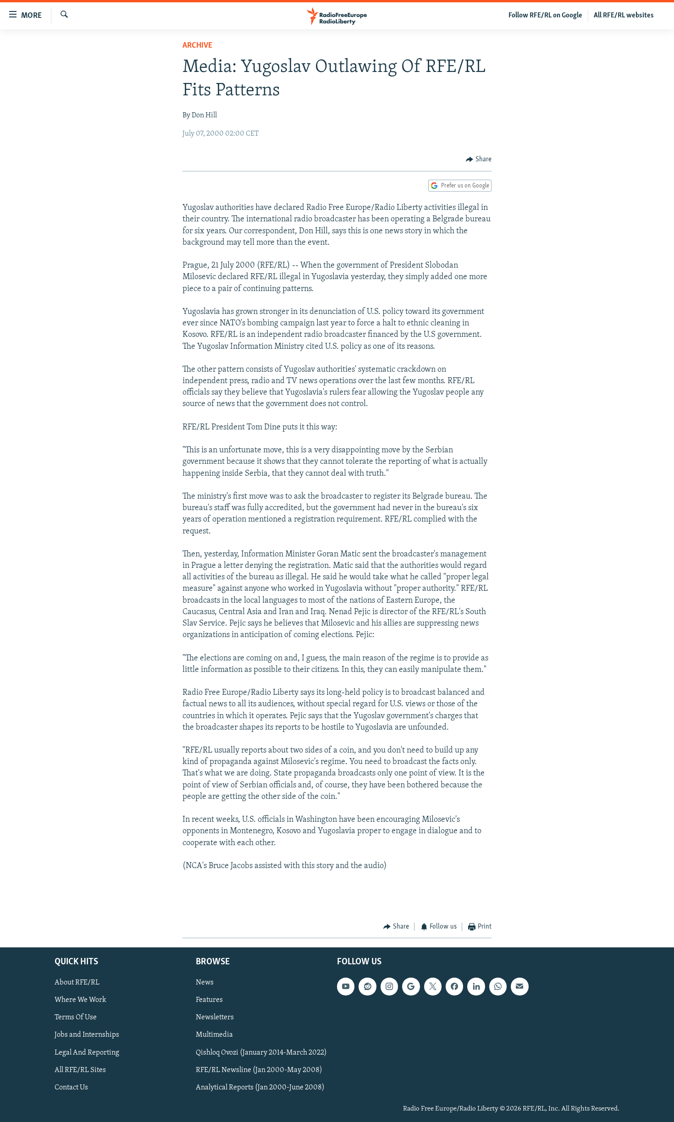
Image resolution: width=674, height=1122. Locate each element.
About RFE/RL (77, 983)
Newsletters (215, 1018)
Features (209, 1000)
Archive (197, 46)
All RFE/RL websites (624, 15)
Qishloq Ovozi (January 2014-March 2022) (261, 1052)
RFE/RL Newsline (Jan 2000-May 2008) (259, 1070)
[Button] (479, 159)
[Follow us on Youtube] (345, 987)
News (205, 983)
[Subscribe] (519, 987)
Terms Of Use (76, 1018)
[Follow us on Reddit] (367, 987)
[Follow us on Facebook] (454, 987)
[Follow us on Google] (411, 987)
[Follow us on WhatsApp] (498, 987)
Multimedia (214, 1035)
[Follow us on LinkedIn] (476, 987)
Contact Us (71, 1087)
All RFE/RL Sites (80, 1070)
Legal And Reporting (87, 1052)
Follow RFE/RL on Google (545, 15)
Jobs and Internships (87, 1035)
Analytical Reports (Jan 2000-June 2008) (260, 1087)
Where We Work (80, 1000)
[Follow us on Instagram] (389, 987)
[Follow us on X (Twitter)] (433, 987)
